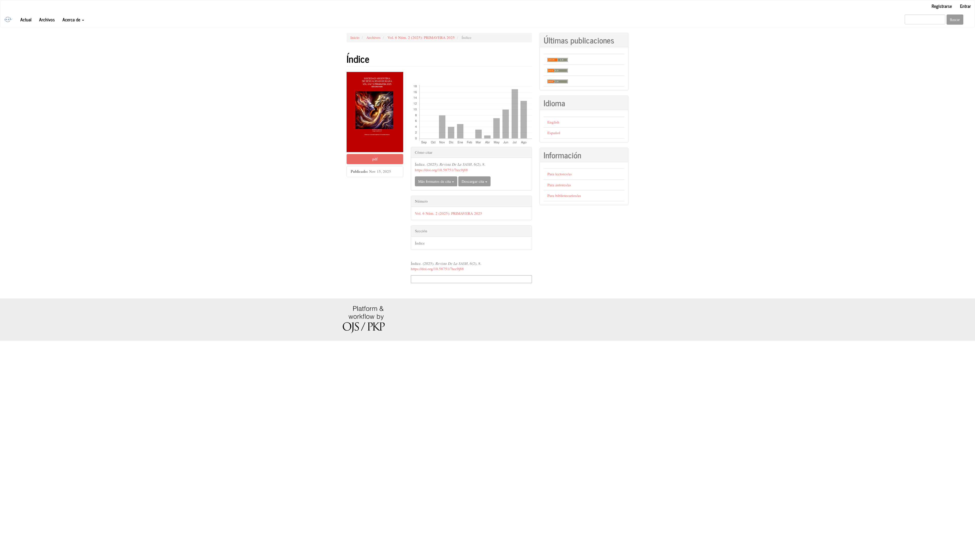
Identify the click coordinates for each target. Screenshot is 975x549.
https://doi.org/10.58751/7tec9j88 (441, 169)
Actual (25, 19)
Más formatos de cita (435, 181)
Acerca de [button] (72, 19)
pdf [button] (375, 158)
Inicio (355, 37)
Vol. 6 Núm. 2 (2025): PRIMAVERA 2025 (421, 37)
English (553, 122)
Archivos (47, 19)
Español (553, 132)
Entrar (965, 6)
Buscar (955, 19)
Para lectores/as (559, 173)
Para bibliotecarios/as (564, 195)
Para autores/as (559, 184)
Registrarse (942, 6)
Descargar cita (473, 181)
